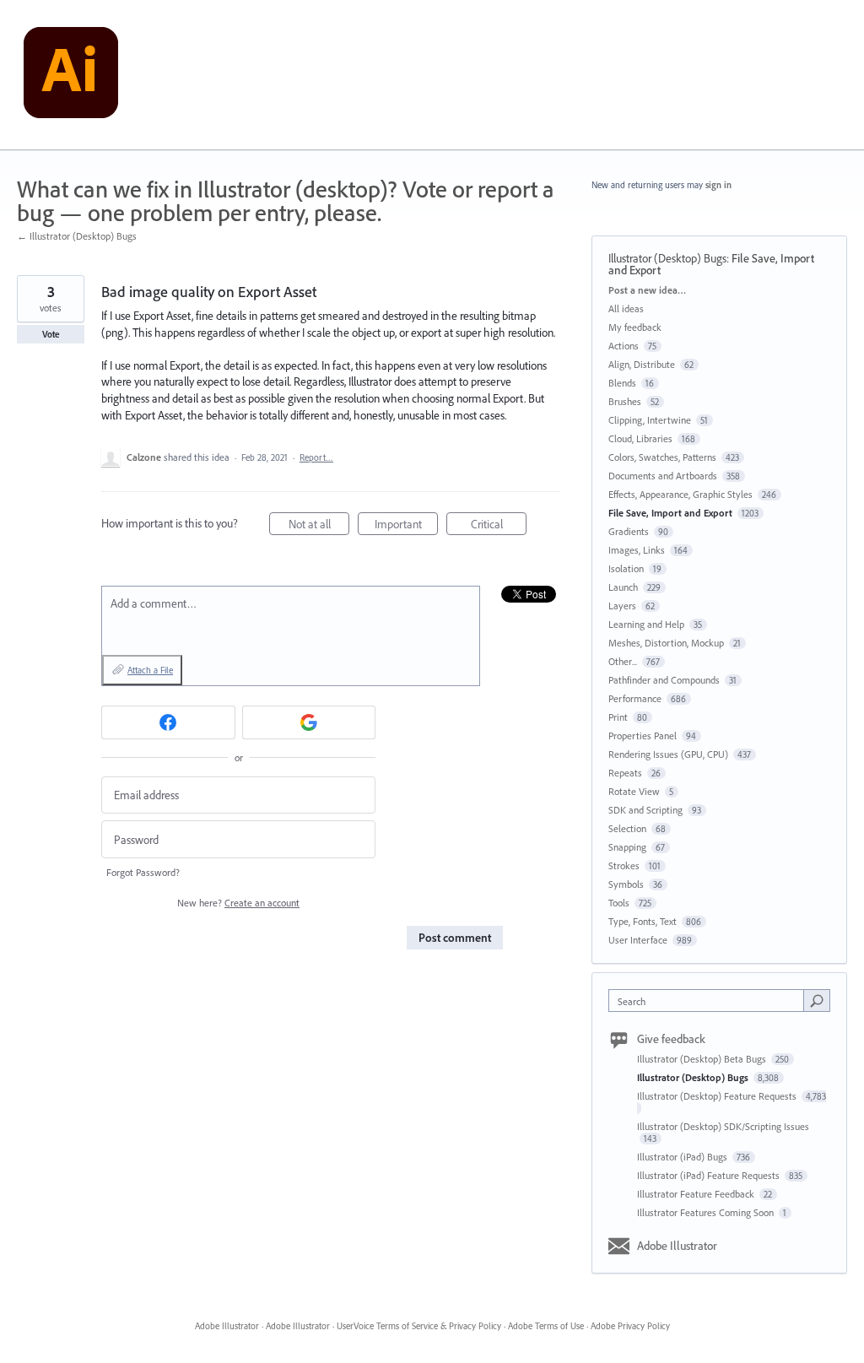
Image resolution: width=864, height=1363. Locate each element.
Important (406, 526)
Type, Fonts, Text (642, 921)
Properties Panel (642, 735)
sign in (718, 185)
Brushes (624, 401)
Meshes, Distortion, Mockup (666, 642)
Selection (627, 828)
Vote (51, 334)
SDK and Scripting (645, 809)
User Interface (637, 939)
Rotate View (634, 791)
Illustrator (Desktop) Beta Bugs (703, 1058)
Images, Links (636, 550)
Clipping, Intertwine (649, 420)
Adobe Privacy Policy (630, 1326)
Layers (622, 605)
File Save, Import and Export (670, 512)
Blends (622, 382)
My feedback (635, 327)
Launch (623, 587)
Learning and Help (646, 624)
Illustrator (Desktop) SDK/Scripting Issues (723, 1126)
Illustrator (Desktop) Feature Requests (718, 1096)
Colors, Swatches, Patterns (662, 457)
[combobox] (710, 1000)
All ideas (626, 308)
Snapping (627, 847)
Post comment (454, 937)
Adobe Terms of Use (546, 1326)
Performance (635, 698)
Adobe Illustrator (677, 1245)
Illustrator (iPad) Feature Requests (709, 1175)
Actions (623, 345)
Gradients (628, 531)
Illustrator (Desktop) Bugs (667, 258)
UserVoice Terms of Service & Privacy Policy (419, 1326)
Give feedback (671, 1039)
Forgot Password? (143, 872)
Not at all (319, 526)
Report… (316, 457)
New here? (238, 902)
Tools (618, 902)
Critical (498, 526)
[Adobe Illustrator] (71, 75)
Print (618, 717)
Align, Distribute (641, 364)
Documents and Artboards (662, 475)
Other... (622, 661)
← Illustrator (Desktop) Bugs (77, 236)
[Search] (816, 1000)
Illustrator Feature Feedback (697, 1193)
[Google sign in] (309, 722)
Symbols (626, 884)
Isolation (626, 568)
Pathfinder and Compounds (664, 679)
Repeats (625, 772)
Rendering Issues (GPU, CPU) (668, 754)
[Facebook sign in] (168, 722)
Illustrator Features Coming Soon (706, 1212)
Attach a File (150, 670)
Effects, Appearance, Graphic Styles (680, 494)
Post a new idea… (647, 290)
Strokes (624, 865)
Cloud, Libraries (640, 438)
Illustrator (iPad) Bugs (683, 1156)
